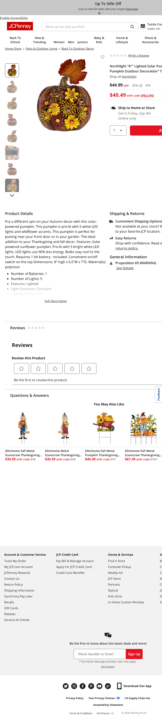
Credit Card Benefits (70, 573)
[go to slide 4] (111, 13)
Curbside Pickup (119, 567)
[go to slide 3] (107, 13)
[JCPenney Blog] (108, 686)
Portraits (114, 584)
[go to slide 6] (118, 13)
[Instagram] (74, 686)
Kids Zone (115, 596)
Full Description (56, 301)
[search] (134, 27)
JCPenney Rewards (17, 573)
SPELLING (147, 95)
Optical (113, 590)
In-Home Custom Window (126, 602)
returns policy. (126, 248)
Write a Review (138, 55)
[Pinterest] (91, 686)
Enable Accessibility (14, 18)
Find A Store (116, 561)
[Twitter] (66, 686)
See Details (125, 268)
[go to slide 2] (103, 13)
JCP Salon (114, 579)
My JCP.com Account (18, 567)
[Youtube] (100, 686)
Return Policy (13, 584)
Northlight (129, 77)
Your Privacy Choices (102, 698)
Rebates (10, 614)
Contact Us (11, 579)
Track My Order (15, 561)
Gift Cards (11, 608)
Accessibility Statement (108, 705)
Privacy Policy (75, 698)
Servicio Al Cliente (17, 620)
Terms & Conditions (80, 713)
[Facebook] (83, 686)
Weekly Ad (115, 573)
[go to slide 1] (99, 13)
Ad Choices (103, 713)
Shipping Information (19, 590)
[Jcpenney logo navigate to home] (20, 26)
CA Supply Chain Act (137, 698)
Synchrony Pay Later (18, 596)
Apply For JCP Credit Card (74, 567)
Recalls (9, 602)
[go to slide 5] (114, 13)
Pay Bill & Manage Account (75, 561)
